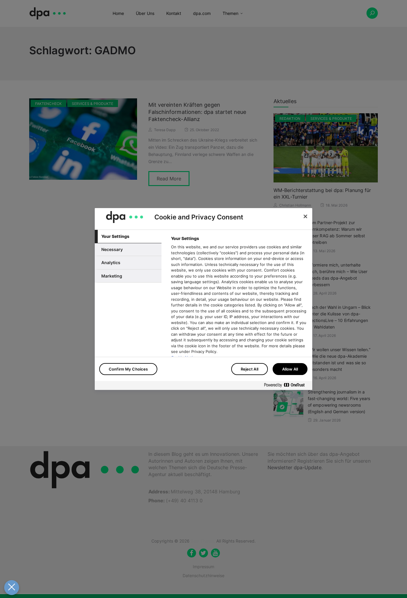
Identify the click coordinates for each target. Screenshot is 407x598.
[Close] (305, 216)
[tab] (128, 236)
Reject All (249, 369)
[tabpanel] (239, 314)
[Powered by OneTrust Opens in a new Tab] (286, 386)
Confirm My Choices (128, 369)
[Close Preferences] (11, 587)
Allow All (290, 369)
